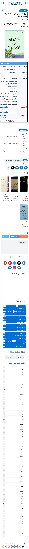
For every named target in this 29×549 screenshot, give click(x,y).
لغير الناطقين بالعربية (15, 346)
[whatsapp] (19, 267)
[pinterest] (10, 263)
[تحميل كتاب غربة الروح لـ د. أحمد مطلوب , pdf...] (24, 212)
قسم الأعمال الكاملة (15, 322)
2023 (23, 451)
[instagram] (14, 267)
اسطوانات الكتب (9, 306)
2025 (23, 389)
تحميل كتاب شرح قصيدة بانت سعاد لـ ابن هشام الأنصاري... (14, 144)
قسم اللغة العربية (15, 338)
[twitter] (19, 263)
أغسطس (21, 369)
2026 (23, 367)
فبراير (22, 384)
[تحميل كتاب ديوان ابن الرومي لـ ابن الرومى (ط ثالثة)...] (24, 184)
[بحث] (2, 3)
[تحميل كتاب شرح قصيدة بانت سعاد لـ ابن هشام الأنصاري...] (14, 184)
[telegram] (14, 263)
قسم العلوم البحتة (15, 333)
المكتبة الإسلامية (20, 311)
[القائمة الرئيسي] (26, 3)
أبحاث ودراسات (21, 306)
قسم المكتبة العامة (19, 341)
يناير (22, 387)
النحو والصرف (8, 311)
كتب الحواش (8, 341)
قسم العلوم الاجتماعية (15, 330)
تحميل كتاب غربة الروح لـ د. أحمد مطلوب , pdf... (24, 225)
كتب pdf (25, 163)
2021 (23, 511)
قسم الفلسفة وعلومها (15, 336)
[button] (21, 167)
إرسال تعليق (22, 242)
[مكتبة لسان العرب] (14, 3)
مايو (22, 377)
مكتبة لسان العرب (7, 544)
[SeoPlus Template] (25, 544)
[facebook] (23, 263)
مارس (22, 382)
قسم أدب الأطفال (15, 317)
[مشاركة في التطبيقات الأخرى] (8, 167)
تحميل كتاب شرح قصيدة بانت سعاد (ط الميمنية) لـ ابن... (13, 152)
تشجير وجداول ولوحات (15, 314)
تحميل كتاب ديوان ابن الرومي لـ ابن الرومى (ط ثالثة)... (14, 137)
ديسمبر (21, 392)
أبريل (22, 379)
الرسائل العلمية (15, 309)
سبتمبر (21, 397)
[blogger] (3, 546)
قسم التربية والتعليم (15, 327)
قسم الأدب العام (9, 160)
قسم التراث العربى (15, 325)
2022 (23, 479)
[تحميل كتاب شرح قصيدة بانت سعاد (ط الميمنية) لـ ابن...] (5, 184)
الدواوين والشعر (23, 10)
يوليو (22, 372)
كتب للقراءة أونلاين (15, 344)
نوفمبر (21, 394)
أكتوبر (22, 427)
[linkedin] (10, 267)
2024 (23, 419)
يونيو (22, 374)
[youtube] (5, 263)
